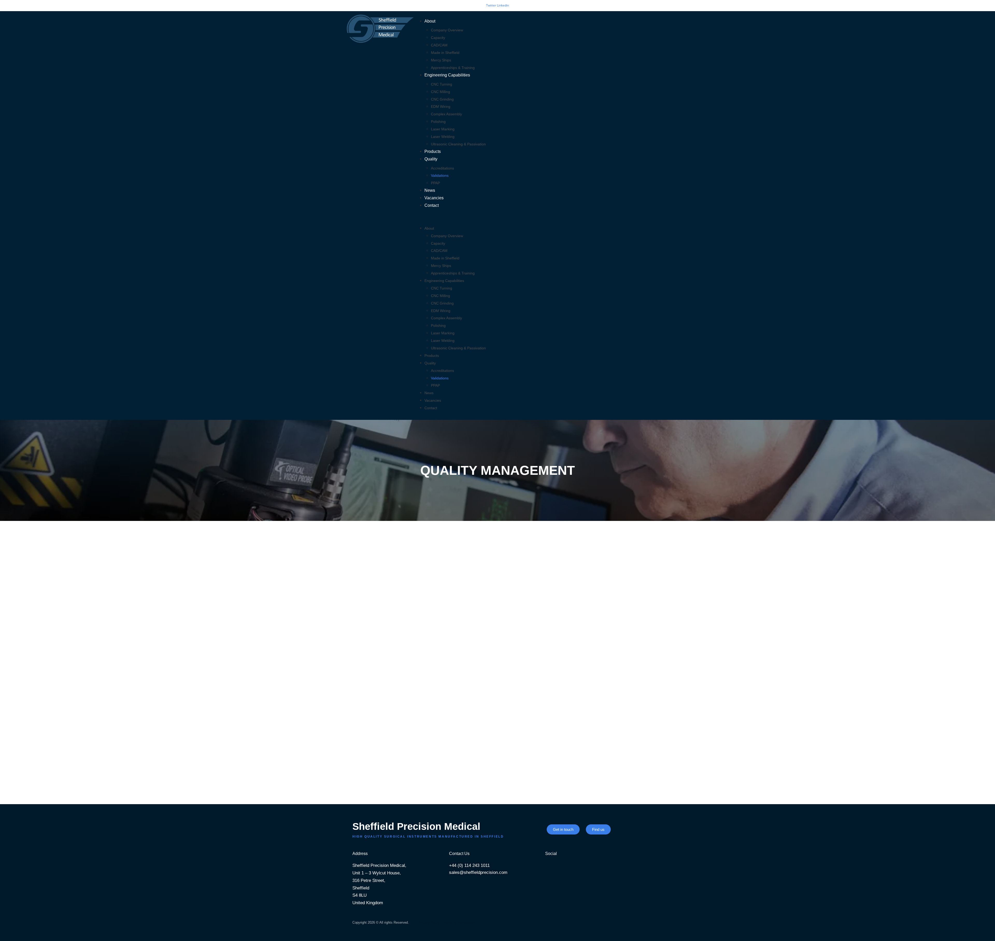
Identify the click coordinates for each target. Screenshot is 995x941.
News (429, 190)
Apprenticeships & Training (453, 68)
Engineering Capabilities (447, 75)
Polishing (438, 121)
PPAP (435, 183)
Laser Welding (442, 137)
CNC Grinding (442, 99)
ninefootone (466, 922)
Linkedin (503, 5)
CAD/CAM (439, 45)
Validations (440, 175)
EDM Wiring (440, 106)
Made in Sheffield (445, 53)
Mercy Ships (441, 60)
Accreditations (442, 168)
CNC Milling (440, 92)
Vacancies (434, 198)
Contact (431, 205)
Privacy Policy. (429, 922)
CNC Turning (441, 84)
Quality (430, 159)
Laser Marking (442, 129)
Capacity (438, 38)
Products (432, 151)
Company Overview (447, 30)
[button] (530, 217)
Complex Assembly (446, 114)
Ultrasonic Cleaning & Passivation (458, 144)
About (429, 21)
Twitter (491, 5)
